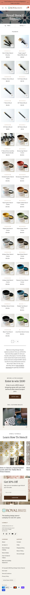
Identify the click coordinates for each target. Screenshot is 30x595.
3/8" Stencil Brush (22, 127)
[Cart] (27, 8)
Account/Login (20, 553)
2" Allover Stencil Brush (8, 79)
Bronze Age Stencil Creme (22, 151)
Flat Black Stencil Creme (7, 306)
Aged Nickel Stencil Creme (22, 255)
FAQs (18, 545)
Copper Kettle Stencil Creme (22, 203)
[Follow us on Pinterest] (9, 533)
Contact (19, 542)
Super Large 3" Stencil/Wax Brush (22, 54)
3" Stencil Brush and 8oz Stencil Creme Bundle (7, 151)
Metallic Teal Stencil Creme (22, 307)
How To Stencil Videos (6, 556)
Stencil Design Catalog (6, 549)
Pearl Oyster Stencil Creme (8, 203)
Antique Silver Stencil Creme (7, 255)
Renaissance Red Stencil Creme (22, 177)
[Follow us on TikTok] (15, 533)
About (3, 542)
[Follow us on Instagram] (6, 533)
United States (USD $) (8, 580)
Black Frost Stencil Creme (8, 332)
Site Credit (4, 570)
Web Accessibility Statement (6, 561)
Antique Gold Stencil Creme (7, 281)
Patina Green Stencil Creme (22, 229)
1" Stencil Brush (8, 103)
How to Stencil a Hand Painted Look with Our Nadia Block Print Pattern (12, 470)
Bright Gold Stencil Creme (8, 229)
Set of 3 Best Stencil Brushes (7, 54)
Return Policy (20, 551)
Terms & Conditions (6, 573)
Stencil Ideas (5, 553)
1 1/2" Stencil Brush (22, 79)
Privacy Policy (5, 576)
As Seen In (5, 545)
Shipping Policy (21, 548)
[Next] (17, 341)
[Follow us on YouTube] (12, 533)
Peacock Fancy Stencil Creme (22, 281)
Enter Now (15, 396)
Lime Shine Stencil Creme (22, 332)
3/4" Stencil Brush (22, 103)
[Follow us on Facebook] (3, 533)
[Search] (6, 8)
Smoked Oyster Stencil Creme (8, 177)
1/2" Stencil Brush (7, 127)
